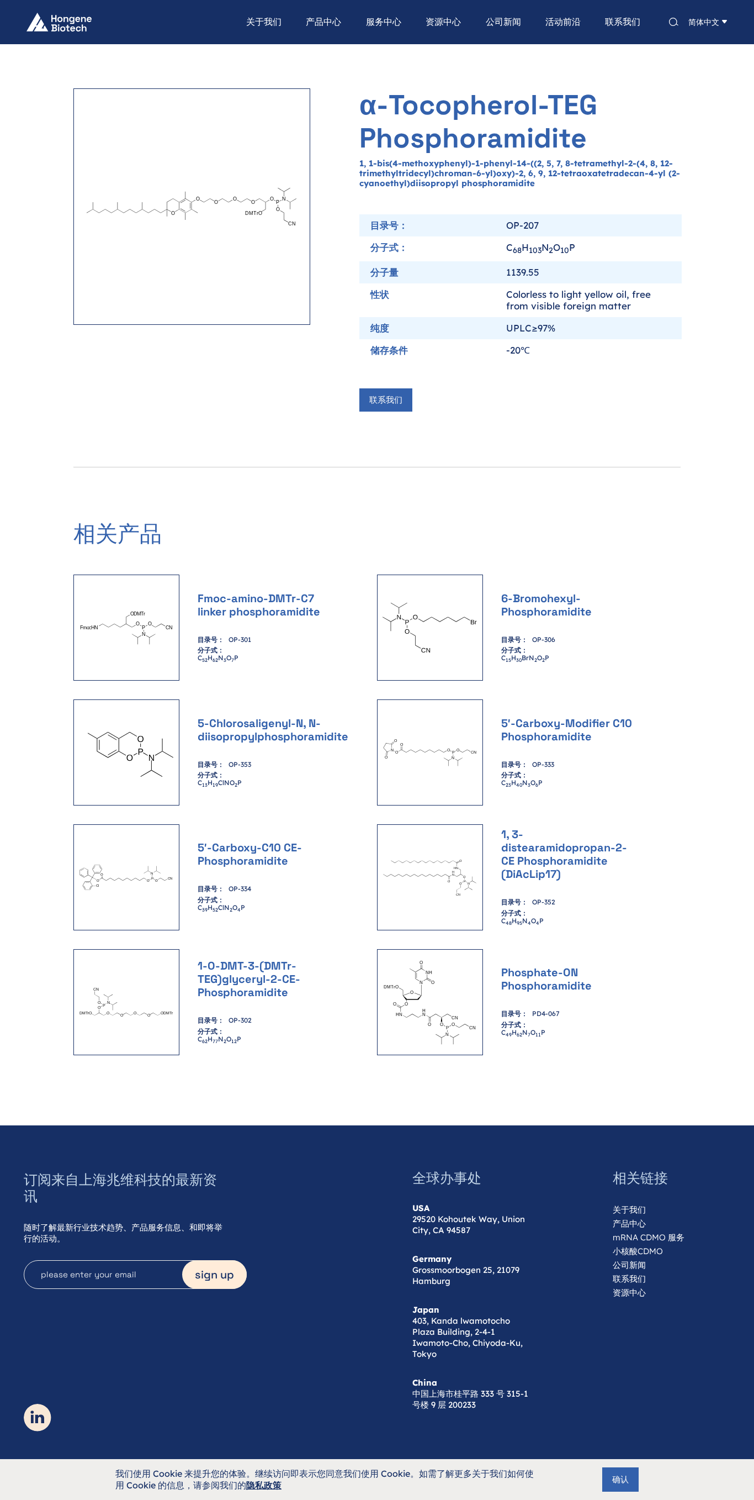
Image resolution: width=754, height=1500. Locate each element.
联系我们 (622, 22)
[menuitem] (252, 22)
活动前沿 (563, 22)
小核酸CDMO (638, 1251)
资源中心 (443, 22)
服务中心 (383, 22)
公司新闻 (503, 22)
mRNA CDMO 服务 (648, 1237)
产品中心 (323, 22)
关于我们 (264, 22)
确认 (620, 1479)
